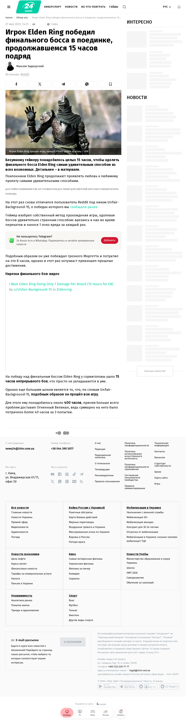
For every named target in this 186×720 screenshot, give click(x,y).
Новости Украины (22, 517)
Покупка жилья (20, 605)
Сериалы (74, 578)
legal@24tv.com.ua (140, 670)
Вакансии (159, 457)
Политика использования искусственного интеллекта (133, 455)
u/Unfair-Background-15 (33, 290)
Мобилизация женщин (140, 522)
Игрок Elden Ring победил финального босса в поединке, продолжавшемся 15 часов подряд (76, 18)
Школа (131, 567)
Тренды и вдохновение (25, 610)
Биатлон (74, 615)
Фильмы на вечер (79, 568)
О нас (98, 443)
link (52, 474)
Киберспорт (52, 6)
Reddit (25, 74)
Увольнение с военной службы (145, 512)
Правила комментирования (135, 487)
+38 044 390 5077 (62, 448)
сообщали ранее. (83, 207)
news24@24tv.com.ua (19, 448)
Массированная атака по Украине (89, 532)
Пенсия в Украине (22, 583)
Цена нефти (18, 558)
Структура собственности (162, 464)
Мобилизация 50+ (137, 517)
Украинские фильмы (81, 563)
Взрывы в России (79, 537)
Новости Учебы (137, 554)
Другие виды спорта (81, 620)
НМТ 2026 (132, 572)
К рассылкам (72, 642)
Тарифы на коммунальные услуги (31, 573)
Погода (15, 537)
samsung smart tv (169, 686)
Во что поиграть (93, 6)
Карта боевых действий (83, 517)
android (107, 686)
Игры (157, 484)
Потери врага (77, 541)
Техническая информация (161, 444)
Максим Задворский (30, 66)
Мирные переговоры (81, 522)
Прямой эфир (19, 522)
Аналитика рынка (21, 600)
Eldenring (64, 290)
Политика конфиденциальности (137, 444)
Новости (71, 6)
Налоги (15, 578)
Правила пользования (107, 481)
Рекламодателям (104, 475)
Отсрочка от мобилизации (142, 532)
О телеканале (102, 463)
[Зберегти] (110, 84)
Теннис (73, 610)
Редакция (100, 449)
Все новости (20, 507)
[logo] (29, 7)
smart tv (148, 686)
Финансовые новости (24, 568)
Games (9, 18)
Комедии (74, 573)
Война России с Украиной (87, 507)
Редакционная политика (103, 456)
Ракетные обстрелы (80, 512)
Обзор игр (22, 18)
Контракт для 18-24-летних (143, 527)
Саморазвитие (135, 577)
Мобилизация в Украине (144, 507)
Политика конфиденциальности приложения (137, 467)
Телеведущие (102, 469)
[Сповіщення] (179, 6)
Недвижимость (21, 595)
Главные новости (21, 512)
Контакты (159, 451)
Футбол (73, 605)
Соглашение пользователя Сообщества (132, 477)
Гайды (113, 6)
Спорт (73, 595)
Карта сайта (161, 478)
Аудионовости (19, 532)
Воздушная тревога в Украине (87, 527)
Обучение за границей (140, 582)
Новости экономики (25, 554)
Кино (72, 554)
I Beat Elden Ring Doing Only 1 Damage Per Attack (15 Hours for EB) (61, 284)
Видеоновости (20, 527)
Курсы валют (19, 563)
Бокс (71, 600)
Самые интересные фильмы (85, 558)
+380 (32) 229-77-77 (118, 666)
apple (127, 686)
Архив (157, 472)
